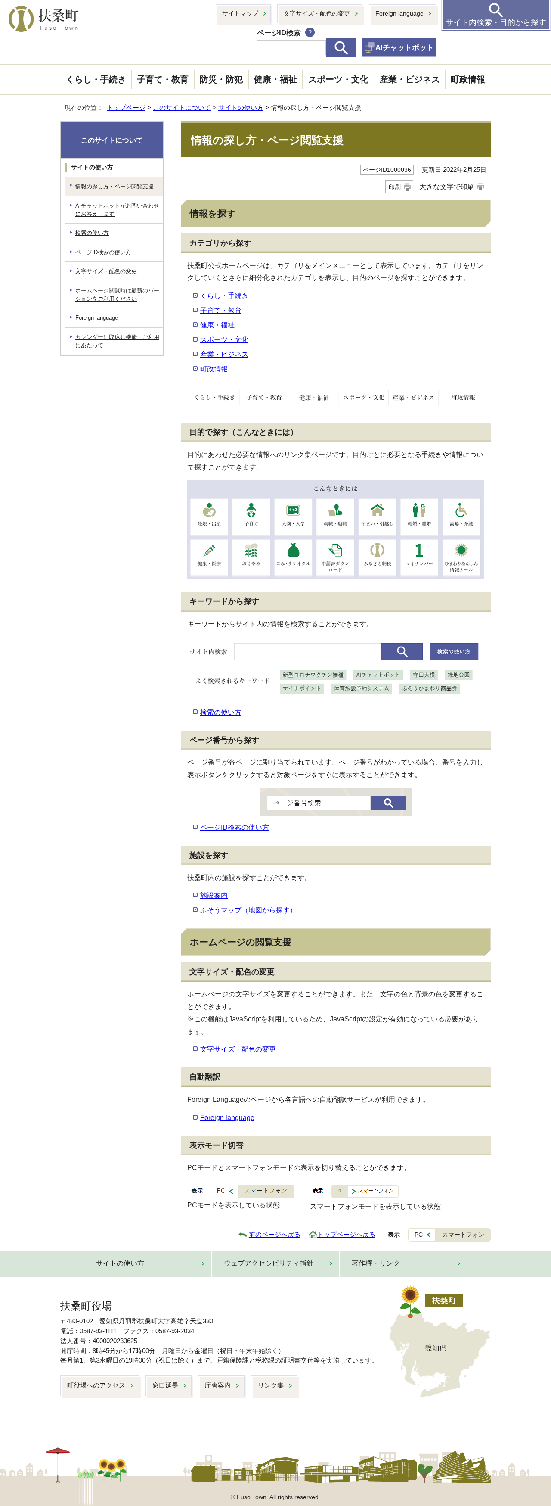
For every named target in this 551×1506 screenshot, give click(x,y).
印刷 (395, 187)
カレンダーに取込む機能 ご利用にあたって (117, 341)
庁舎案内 (218, 1385)
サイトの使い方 (240, 107)
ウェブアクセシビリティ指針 (268, 1263)
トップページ (126, 107)
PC (419, 1234)
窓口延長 (165, 1385)
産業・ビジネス (410, 79)
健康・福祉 (275, 79)
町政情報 (468, 79)
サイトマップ (240, 13)
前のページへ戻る (274, 1234)
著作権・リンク (376, 1263)
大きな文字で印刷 (446, 186)
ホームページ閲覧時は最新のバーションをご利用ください (117, 294)
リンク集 (271, 1385)
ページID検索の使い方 (234, 827)
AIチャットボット (404, 48)
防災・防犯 (221, 79)
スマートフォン (463, 1234)
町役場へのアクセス (96, 1385)
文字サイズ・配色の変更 (317, 13)
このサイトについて (182, 107)
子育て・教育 (163, 79)
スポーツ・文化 (338, 79)
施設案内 (214, 895)
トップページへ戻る (346, 1234)
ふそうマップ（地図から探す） (248, 910)
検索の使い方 (220, 712)
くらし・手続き (96, 79)
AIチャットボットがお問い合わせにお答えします (117, 209)
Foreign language (399, 13)
